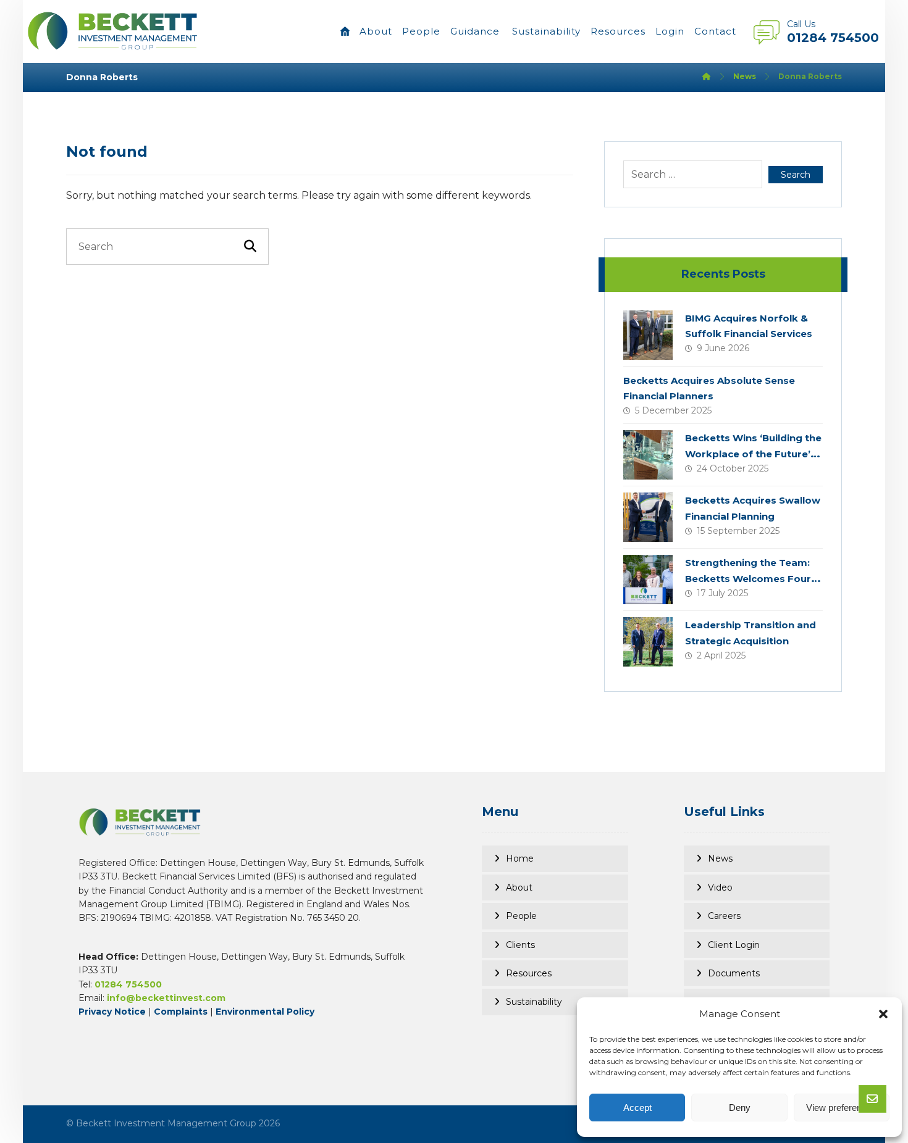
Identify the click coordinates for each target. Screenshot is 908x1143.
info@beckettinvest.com (166, 998)
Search (795, 174)
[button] (883, 1014)
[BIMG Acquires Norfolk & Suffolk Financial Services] (648, 335)
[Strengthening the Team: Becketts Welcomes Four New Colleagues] (648, 579)
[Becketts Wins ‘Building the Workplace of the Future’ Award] (648, 455)
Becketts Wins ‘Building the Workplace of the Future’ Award (753, 453)
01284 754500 (128, 984)
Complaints (181, 1011)
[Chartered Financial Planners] (113, 30)
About (519, 887)
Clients (520, 944)
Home (520, 858)
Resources (529, 973)
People (521, 915)
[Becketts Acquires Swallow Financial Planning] (648, 517)
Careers (724, 915)
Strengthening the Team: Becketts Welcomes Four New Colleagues (748, 578)
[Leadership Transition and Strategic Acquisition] (648, 642)
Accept (637, 1107)
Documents (734, 973)
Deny (739, 1107)
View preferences (841, 1107)
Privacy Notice (112, 1011)
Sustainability (534, 1001)
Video (720, 887)
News (720, 858)
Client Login (734, 944)
